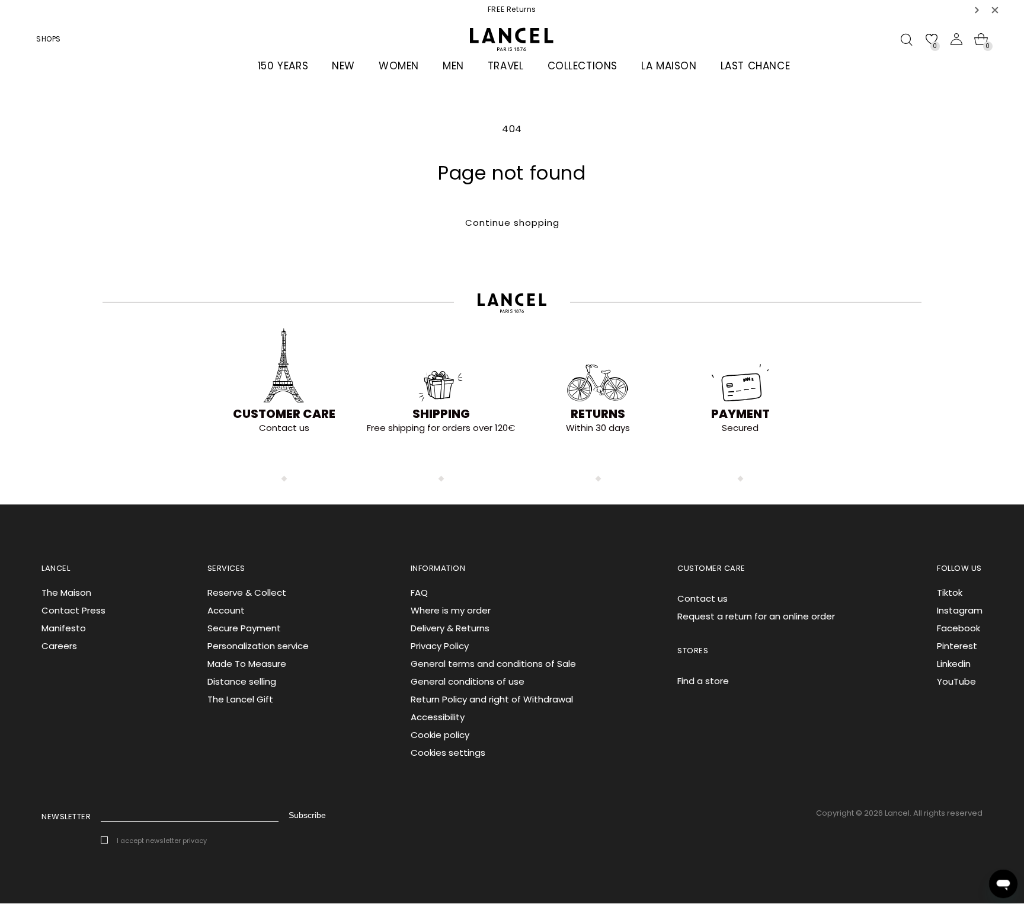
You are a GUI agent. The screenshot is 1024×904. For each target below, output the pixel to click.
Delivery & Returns (450, 628)
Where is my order (451, 610)
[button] (977, 10)
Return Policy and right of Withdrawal (492, 699)
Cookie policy (440, 735)
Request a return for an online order (756, 616)
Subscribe (307, 815)
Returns (598, 414)
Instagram (960, 610)
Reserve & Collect (246, 592)
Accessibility (438, 717)
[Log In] (956, 39)
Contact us (702, 598)
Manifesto (63, 628)
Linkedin (954, 663)
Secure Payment (244, 628)
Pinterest (957, 646)
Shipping (441, 414)
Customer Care (284, 414)
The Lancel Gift (240, 699)
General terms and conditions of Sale (493, 663)
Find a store (703, 681)
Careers (59, 646)
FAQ (419, 592)
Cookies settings (448, 752)
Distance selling (241, 681)
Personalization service (258, 646)
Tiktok (949, 592)
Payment (740, 414)
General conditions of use (467, 681)
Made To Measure (246, 663)
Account (226, 610)
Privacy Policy (440, 646)
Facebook (958, 628)
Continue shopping (512, 222)
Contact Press (73, 610)
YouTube (956, 681)
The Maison (66, 592)
